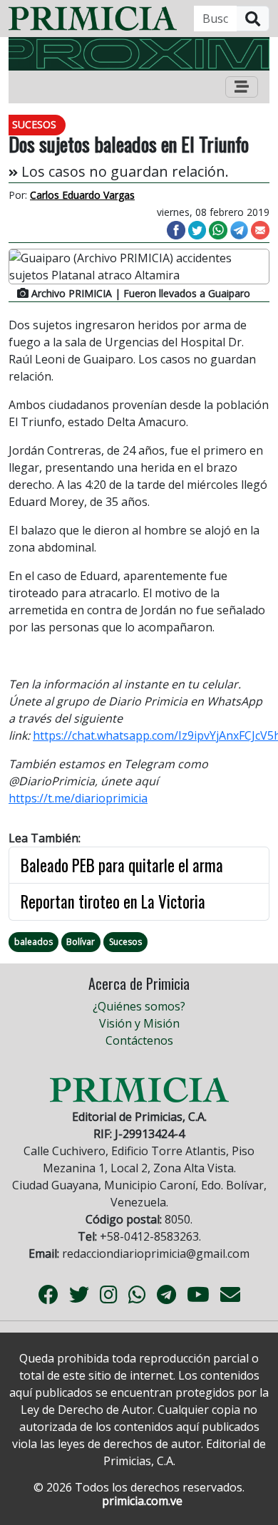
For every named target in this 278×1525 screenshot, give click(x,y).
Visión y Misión (139, 1023)
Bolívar (80, 942)
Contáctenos (139, 1040)
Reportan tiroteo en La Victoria (113, 901)
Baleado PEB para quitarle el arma (122, 865)
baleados (33, 942)
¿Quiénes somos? (139, 1006)
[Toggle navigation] (241, 87)
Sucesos (125, 942)
